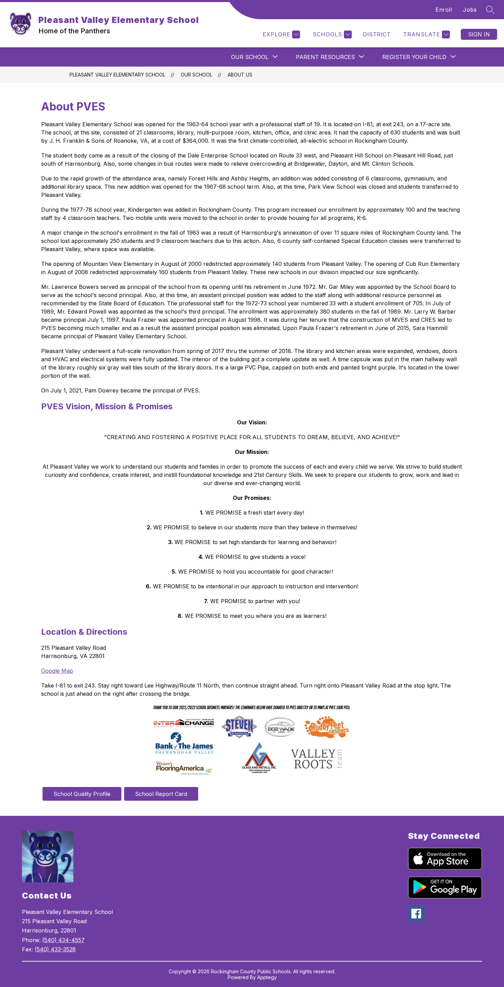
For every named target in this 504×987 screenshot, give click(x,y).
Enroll (443, 9)
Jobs (470, 9)
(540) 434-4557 (63, 940)
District (377, 34)
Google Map (57, 670)
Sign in (479, 34)
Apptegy (267, 977)
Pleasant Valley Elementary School (117, 75)
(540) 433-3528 (55, 949)
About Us (240, 75)
